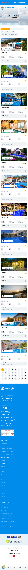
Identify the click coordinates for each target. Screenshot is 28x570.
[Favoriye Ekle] (25, 40)
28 (12, 378)
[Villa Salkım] (14, 319)
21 (15, 375)
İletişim (3, 460)
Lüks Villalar (4, 510)
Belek (2, 499)
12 (12, 372)
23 (22, 375)
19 (9, 375)
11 (9, 372)
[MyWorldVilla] (7, 8)
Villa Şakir (3, 300)
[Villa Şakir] (14, 291)
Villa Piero (3, 80)
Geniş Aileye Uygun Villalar (8, 521)
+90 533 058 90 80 (7, 395)
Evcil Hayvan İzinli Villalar (7, 524)
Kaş (2, 468)
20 (12, 375)
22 (18, 375)
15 (22, 372)
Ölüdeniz (3, 479)
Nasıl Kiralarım (5, 457)
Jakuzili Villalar (4, 518)
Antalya (3, 466)
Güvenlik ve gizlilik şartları (7, 454)
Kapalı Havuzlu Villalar (6, 515)
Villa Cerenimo (5, 107)
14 (18, 372)
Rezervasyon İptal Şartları (7, 451)
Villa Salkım (4, 327)
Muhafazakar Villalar (6, 505)
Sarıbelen (3, 490)
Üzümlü (3, 485)
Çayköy (3, 493)
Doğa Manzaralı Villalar (7, 526)
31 (22, 378)
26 (5, 378)
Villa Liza (3, 135)
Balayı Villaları (4, 507)
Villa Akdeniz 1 (4, 217)
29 (15, 378)
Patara (2, 474)
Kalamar (3, 488)
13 (15, 372)
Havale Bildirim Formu (6, 446)
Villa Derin (3, 272)
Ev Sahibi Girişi (5, 443)
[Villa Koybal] (14, 236)
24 (25, 375)
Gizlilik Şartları (14, 550)
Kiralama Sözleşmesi (6, 448)
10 (5, 372)
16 (25, 372)
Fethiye (3, 477)
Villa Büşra (4, 190)
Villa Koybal (4, 245)
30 (19, 378)
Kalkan (2, 471)
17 (2, 375)
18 (5, 375)
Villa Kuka (3, 162)
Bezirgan (3, 496)
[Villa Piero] (14, 71)
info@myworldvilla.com (6, 400)
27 (9, 378)
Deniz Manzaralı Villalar (7, 513)
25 (2, 378)
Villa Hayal (4, 355)
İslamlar (3, 482)
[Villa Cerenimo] (14, 99)
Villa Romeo (4, 52)
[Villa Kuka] (14, 154)
